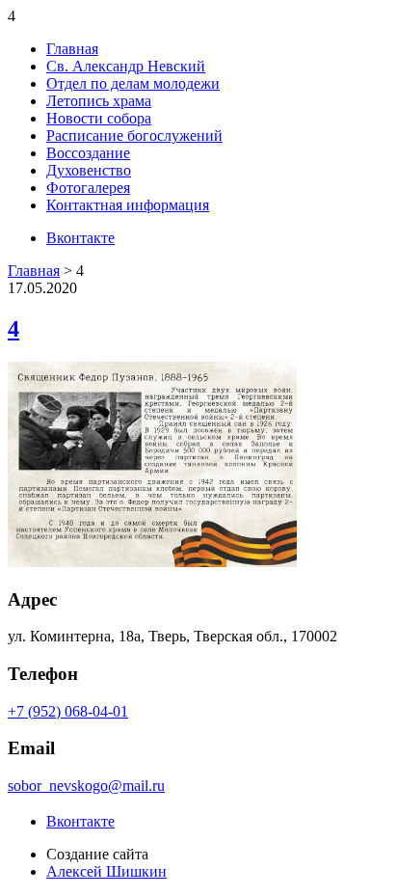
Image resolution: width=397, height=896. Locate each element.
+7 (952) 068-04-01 (68, 711)
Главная (72, 49)
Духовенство (88, 170)
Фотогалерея (88, 187)
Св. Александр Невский (125, 66)
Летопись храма (98, 101)
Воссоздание (88, 153)
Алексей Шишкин (106, 871)
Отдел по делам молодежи (133, 83)
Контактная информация (127, 205)
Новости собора (98, 118)
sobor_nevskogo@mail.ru (86, 785)
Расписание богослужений (134, 135)
